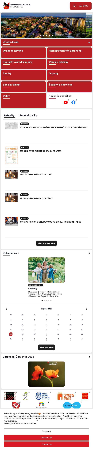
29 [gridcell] (34, 315)
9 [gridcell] (82, 320)
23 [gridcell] (82, 329)
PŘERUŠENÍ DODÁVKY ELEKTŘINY (36, 174)
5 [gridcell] (34, 320)
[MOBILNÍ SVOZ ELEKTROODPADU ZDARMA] (11, 155)
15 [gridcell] (70, 324)
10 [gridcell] (11, 324)
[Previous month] (6, 308)
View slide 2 (43, 35)
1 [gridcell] (70, 315)
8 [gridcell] (70, 320)
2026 (50, 309)
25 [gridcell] (22, 334)
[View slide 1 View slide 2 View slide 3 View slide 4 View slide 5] (46, 25)
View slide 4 (49, 35)
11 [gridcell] (22, 324)
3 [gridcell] (10, 320)
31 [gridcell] (58, 315)
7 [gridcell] (58, 320)
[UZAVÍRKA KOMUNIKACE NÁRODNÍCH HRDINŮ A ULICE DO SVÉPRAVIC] (11, 125)
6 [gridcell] (46, 320)
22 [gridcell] (70, 329)
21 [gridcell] (58, 329)
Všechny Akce (46, 347)
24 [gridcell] (11, 334)
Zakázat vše (46, 437)
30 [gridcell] (46, 315)
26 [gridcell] (34, 334)
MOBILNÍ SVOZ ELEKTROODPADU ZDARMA (40, 151)
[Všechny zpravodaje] (89, 356)
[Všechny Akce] (89, 253)
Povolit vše (47, 444)
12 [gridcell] (34, 324)
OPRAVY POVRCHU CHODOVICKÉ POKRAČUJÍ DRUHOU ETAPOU (50, 222)
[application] (46, 324)
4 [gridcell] (22, 320)
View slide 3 (46, 35)
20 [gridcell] (46, 329)
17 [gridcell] (11, 329)
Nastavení (46, 431)
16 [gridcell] (82, 324)
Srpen (44, 309)
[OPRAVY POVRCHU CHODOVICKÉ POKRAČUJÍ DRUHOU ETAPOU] (11, 221)
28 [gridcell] (22, 315)
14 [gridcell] (58, 324)
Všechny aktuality (46, 243)
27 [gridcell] (11, 315)
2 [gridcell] (82, 315)
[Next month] (86, 308)
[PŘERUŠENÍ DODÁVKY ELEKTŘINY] (11, 174)
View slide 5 (52, 35)
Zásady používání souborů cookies (20, 423)
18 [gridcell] (22, 329)
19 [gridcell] (34, 329)
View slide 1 (40, 35)
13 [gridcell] (46, 324)
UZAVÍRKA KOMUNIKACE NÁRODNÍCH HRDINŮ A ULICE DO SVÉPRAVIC (53, 127)
